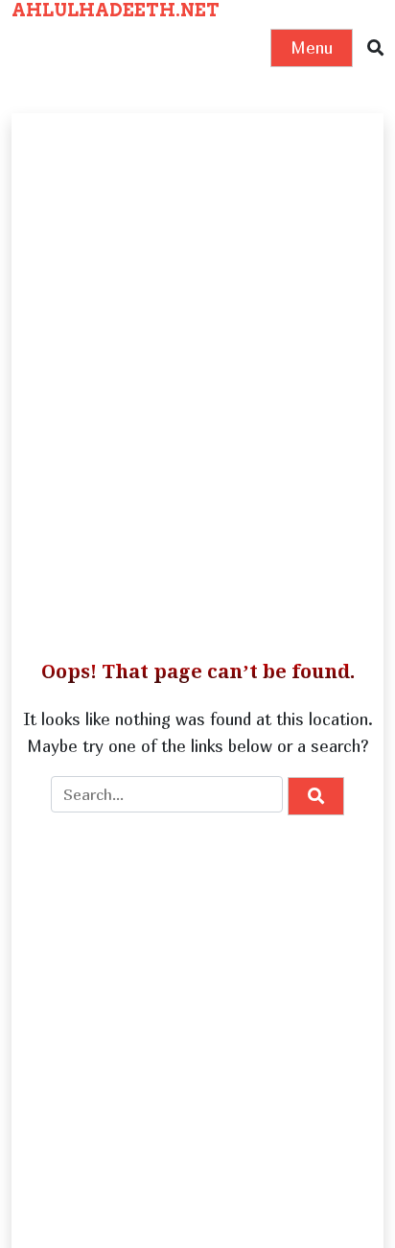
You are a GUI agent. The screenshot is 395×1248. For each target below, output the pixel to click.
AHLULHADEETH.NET (116, 10)
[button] (375, 48)
